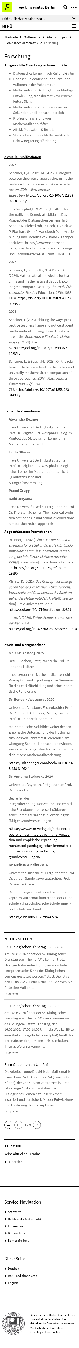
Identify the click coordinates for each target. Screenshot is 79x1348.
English (13, 1283)
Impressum (15, 1226)
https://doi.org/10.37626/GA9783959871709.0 (43, 628)
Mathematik (32, 37)
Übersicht (16, 1161)
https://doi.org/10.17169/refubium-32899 (40, 609)
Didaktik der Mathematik (21, 43)
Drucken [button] (13, 1268)
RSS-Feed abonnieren (22, 1276)
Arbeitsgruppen (56, 37)
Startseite (11, 37)
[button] (8, 1125)
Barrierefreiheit (18, 1240)
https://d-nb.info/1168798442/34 (33, 916)
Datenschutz (16, 1233)
